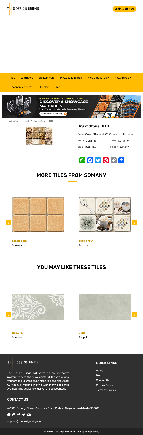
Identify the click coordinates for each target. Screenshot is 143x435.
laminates (26, 77)
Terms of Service (106, 390)
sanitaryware (47, 77)
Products (12, 121)
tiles (12, 77)
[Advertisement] (71, 45)
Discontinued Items (20, 87)
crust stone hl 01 (43, 121)
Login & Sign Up (124, 8)
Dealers (44, 87)
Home (99, 370)
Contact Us (102, 380)
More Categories (97, 77)
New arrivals (122, 77)
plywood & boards (71, 77)
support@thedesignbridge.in (24, 421)
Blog (57, 87)
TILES (25, 121)
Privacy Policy (104, 385)
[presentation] (8, 222)
